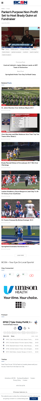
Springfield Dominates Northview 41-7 (14, 246)
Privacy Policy (17, 380)
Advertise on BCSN (10, 378)
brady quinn (14, 49)
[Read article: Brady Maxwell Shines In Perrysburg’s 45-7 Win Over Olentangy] (20, 151)
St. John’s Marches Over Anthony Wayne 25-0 (17, 108)
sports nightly (34, 52)
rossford (25, 52)
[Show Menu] (2, 3)
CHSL (3, 105)
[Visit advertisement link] (20, 296)
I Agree (33, 398)
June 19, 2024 (5, 23)
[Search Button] (39, 3)
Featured (5, 160)
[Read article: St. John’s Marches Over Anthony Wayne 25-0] (20, 96)
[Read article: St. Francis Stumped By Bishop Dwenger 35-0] (20, 208)
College (8, 8)
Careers (32, 378)
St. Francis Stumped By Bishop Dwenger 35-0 (17, 220)
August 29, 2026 (6, 110)
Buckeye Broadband (23, 378)
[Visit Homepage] (20, 3)
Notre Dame (5, 52)
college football (24, 49)
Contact (25, 380)
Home (2, 8)
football (34, 49)
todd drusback (6, 55)
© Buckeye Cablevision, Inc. (20, 392)
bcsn (7, 49)
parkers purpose (16, 52)
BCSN (3, 131)
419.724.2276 (20, 385)
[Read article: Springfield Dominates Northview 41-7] (20, 235)
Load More (20, 255)
